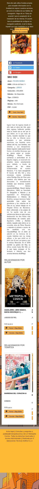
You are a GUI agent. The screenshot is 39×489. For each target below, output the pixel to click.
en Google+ (17, 72)
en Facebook (17, 63)
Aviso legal (10, 431)
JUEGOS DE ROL (10, 317)
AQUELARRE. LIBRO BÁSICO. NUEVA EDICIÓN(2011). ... (15, 311)
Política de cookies (20, 32)
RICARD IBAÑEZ (19, 81)
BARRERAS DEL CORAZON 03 (15, 393)
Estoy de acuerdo (21, 29)
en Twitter (16, 67)
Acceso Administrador (13, 438)
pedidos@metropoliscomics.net (14, 434)
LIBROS (19, 87)
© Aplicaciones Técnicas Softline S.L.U (20, 439)
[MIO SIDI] (21, 40)
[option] (17, 302)
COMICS (7, 401)
